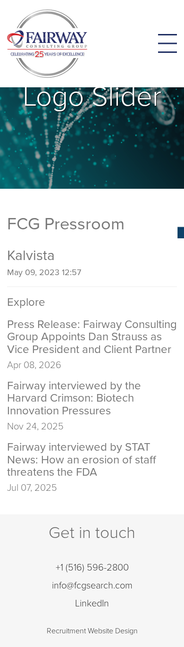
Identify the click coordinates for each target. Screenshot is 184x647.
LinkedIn (92, 603)
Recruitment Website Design (92, 631)
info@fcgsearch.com (92, 585)
